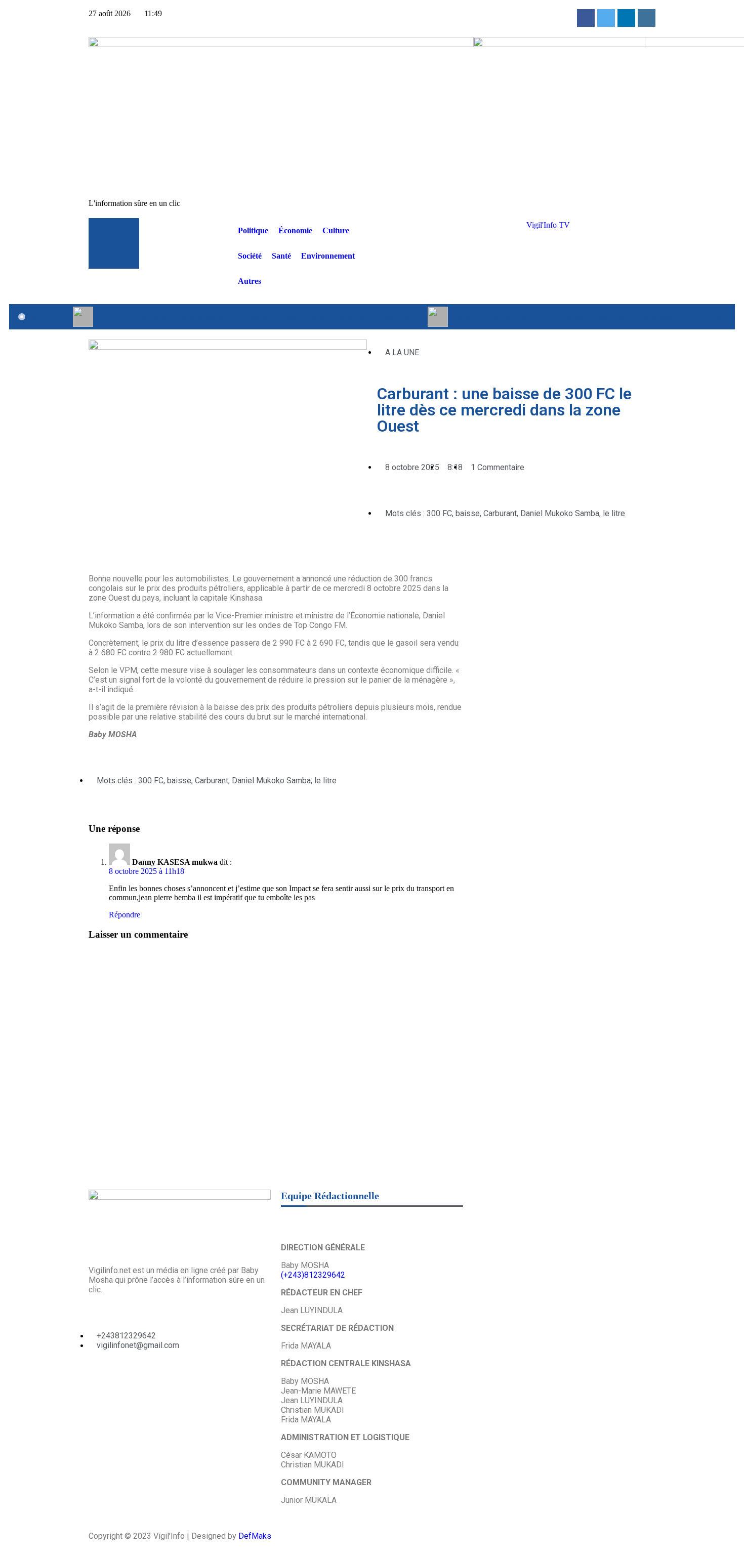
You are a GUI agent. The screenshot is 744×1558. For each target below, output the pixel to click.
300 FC (439, 513)
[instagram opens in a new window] (646, 18)
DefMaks (254, 1536)
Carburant (500, 513)
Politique (253, 230)
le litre (614, 513)
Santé (281, 255)
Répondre (124, 914)
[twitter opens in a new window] (606, 18)
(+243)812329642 (313, 1275)
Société (250, 255)
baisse (468, 513)
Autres (249, 281)
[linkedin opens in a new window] (626, 18)
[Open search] (508, 223)
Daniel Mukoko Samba (559, 513)
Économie (295, 230)
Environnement (328, 255)
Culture (335, 230)
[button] (380, 551)
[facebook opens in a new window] (586, 18)
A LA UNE (402, 352)
